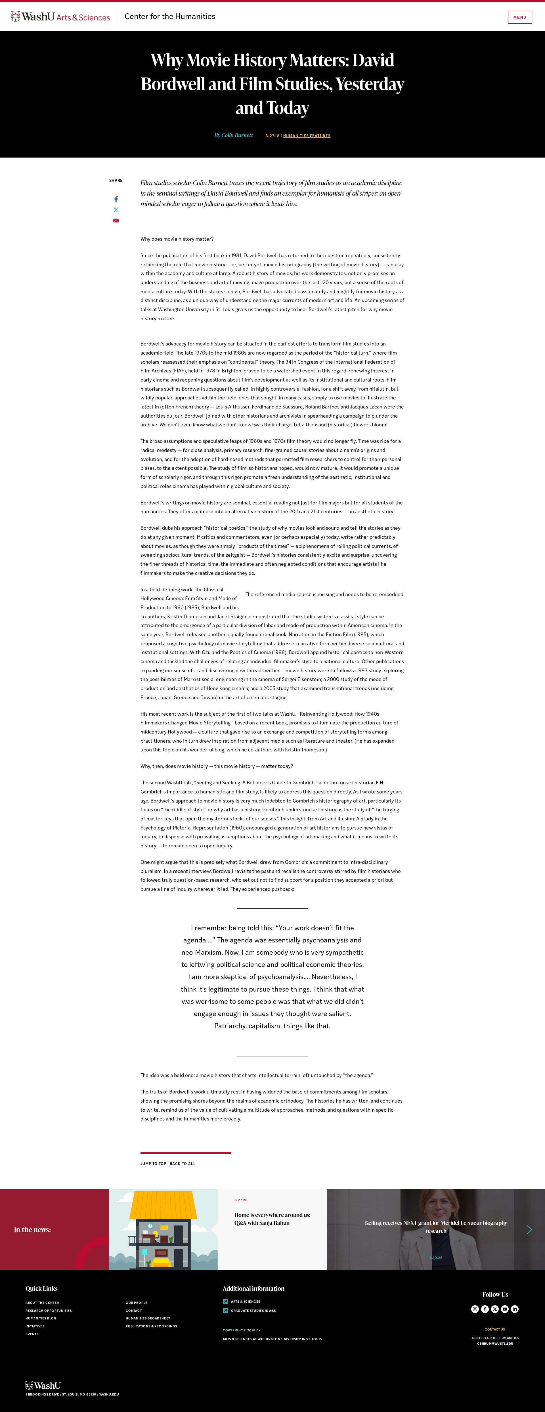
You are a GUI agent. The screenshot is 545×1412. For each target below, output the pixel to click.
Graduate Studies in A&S (253, 1311)
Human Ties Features (307, 136)
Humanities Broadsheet (148, 1318)
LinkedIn (515, 1309)
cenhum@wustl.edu (495, 1344)
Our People (137, 1303)
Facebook (485, 1309)
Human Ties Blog (41, 1318)
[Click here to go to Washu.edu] (43, 1389)
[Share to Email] (116, 222)
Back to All (183, 1164)
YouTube (505, 1309)
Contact (134, 1311)
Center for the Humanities (170, 17)
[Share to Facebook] (116, 201)
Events (32, 1334)
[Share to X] (116, 211)
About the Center (42, 1303)
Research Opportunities (49, 1311)
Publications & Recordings (151, 1326)
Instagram (475, 1309)
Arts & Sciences (245, 1302)
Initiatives (35, 1326)
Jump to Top (154, 1164)
